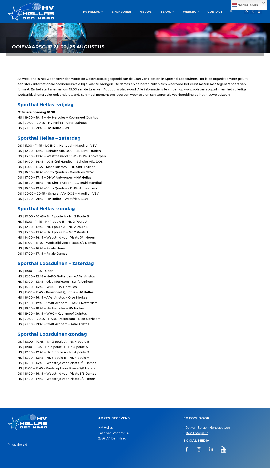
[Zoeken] (231, 11)
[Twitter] (252, 11)
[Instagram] (259, 11)
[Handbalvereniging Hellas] (30, 12)
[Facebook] (246, 11)
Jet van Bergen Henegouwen (208, 428)
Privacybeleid (17, 444)
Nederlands (247, 5)
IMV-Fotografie (197, 433)
